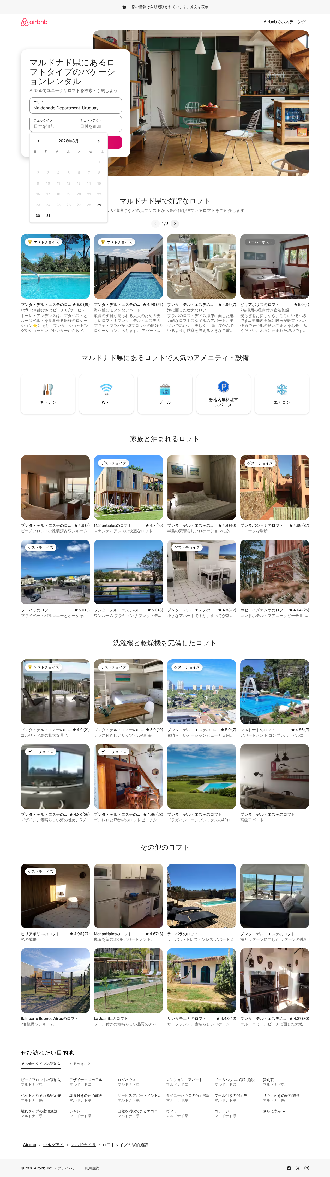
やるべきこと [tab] (80, 1063)
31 (48, 215)
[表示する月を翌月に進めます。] (98, 141)
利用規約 (92, 1168)
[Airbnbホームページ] (34, 22)
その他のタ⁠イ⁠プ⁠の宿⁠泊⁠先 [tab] (41, 1063)
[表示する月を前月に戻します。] (38, 141)
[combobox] (76, 108)
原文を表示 (199, 6)
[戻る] (155, 224)
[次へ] (175, 224)
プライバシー (69, 1168)
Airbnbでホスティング (284, 22)
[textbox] (52, 126)
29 (99, 205)
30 (38, 215)
